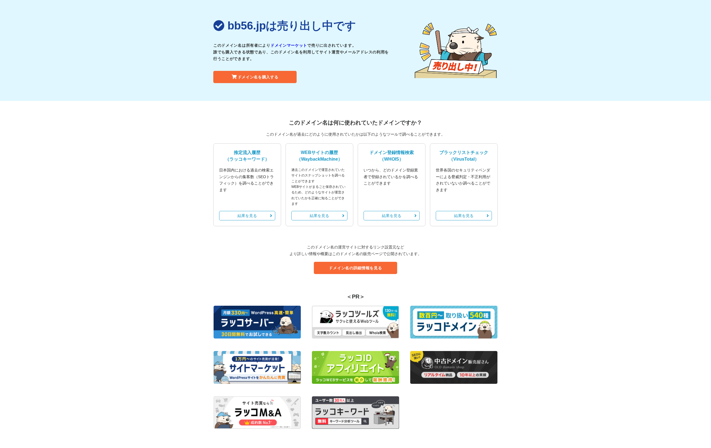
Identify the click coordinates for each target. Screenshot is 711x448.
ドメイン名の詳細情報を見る (355, 268)
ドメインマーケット (289, 45)
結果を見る (247, 215)
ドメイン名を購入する (258, 77)
